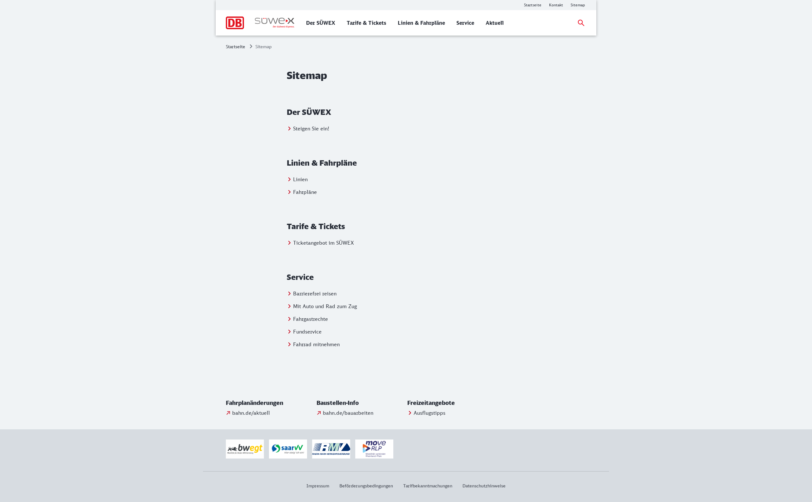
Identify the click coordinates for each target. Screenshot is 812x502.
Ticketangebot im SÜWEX (323, 243)
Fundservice (307, 331)
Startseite (235, 46)
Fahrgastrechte (310, 319)
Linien (300, 179)
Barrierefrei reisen (315, 293)
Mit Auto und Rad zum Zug (325, 306)
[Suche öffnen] (581, 23)
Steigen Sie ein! (311, 128)
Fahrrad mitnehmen (316, 344)
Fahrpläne (305, 192)
